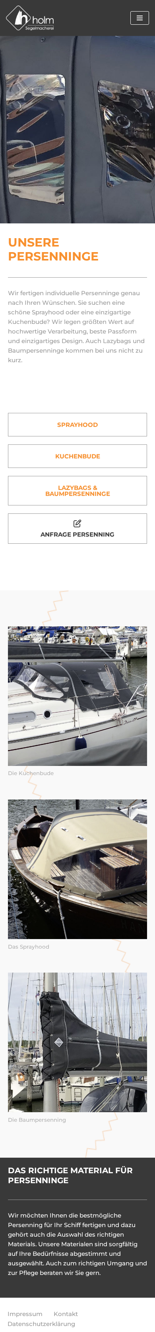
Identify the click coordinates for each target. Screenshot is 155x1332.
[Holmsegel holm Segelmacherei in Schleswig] (30, 18)
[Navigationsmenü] (139, 18)
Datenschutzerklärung (41, 1324)
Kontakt (66, 1314)
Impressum (25, 1314)
